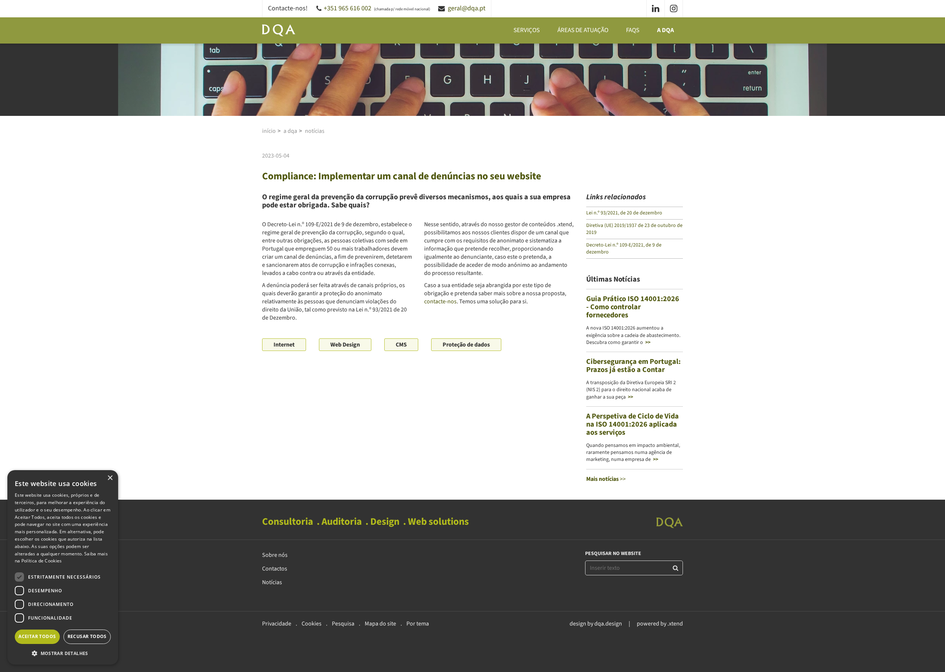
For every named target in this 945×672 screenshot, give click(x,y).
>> (606, 479)
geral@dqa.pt (466, 8)
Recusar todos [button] (87, 636)
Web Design (345, 345)
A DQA (665, 30)
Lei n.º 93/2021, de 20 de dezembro (624, 213)
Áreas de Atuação (582, 30)
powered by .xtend (660, 624)
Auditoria (342, 521)
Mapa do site (380, 624)
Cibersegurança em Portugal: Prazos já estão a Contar (633, 365)
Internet (284, 345)
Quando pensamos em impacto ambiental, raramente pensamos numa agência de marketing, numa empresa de (633, 452)
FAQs (632, 30)
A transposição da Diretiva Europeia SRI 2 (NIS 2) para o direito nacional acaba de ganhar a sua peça (631, 390)
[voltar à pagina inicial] (278, 30)
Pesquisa (343, 624)
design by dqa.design (596, 624)
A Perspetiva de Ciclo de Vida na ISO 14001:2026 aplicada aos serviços (632, 424)
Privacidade (276, 624)
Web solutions (438, 521)
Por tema (417, 624)
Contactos (274, 569)
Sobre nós (275, 555)
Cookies (312, 624)
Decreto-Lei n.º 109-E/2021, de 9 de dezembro (624, 248)
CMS (401, 345)
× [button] (110, 478)
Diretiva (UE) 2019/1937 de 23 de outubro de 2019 (634, 229)
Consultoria (287, 521)
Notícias (314, 131)
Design (384, 521)
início (269, 131)
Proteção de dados (466, 345)
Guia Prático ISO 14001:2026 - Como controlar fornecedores (632, 307)
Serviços (526, 30)
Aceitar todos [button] (37, 636)
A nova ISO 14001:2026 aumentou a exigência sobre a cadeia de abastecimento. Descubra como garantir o (633, 335)
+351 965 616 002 (347, 8)
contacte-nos (440, 301)
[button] (63, 653)
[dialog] (62, 567)
